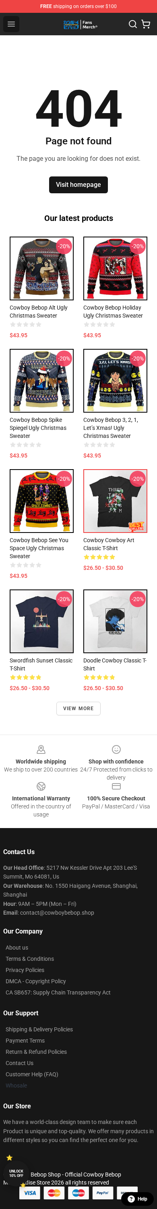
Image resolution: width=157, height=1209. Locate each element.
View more (78, 708)
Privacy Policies (25, 970)
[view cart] (146, 24)
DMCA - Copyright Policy (36, 981)
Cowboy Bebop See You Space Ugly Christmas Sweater (39, 548)
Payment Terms (25, 1040)
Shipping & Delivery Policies (39, 1029)
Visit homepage (78, 184)
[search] (133, 24)
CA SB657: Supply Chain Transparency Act (58, 992)
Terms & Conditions (30, 959)
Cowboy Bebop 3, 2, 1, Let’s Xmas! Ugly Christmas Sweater (110, 428)
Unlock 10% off (16, 1173)
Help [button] (142, 1199)
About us (17, 947)
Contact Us (19, 1063)
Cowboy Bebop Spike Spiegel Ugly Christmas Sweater (38, 428)
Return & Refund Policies (36, 1052)
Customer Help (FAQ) (32, 1074)
